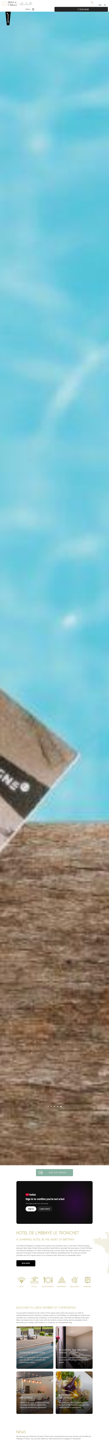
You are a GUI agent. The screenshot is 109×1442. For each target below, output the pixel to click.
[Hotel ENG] (17, 4)
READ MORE (26, 1263)
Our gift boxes (58, 1173)
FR (104, 5)
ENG (100, 5)
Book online (84, 9)
